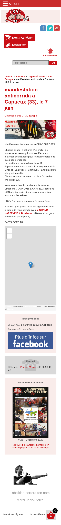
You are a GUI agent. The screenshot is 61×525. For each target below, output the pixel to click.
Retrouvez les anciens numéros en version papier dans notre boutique (30, 446)
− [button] (9, 236)
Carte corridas (50, 55)
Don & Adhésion (22, 37)
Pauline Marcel (28, 367)
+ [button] (9, 231)
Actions (20, 76)
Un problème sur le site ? (43, 514)
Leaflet (8, 306)
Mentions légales (13, 514)
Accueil (9, 76)
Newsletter (19, 44)
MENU (14, 4)
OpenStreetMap (30, 306)
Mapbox (10, 309)
